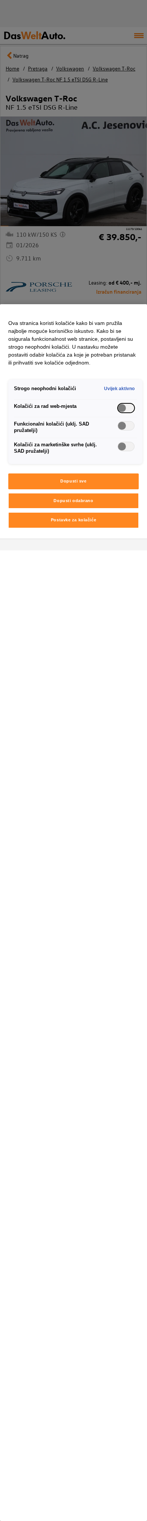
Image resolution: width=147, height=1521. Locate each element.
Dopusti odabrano (73, 500)
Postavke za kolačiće (73, 520)
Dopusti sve (73, 481)
